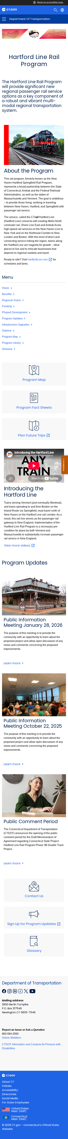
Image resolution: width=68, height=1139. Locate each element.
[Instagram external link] (9, 991)
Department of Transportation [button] (19, 19)
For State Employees (15, 1102)
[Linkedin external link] (15, 991)
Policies (7, 1086)
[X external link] (26, 991)
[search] (56, 10)
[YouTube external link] (32, 991)
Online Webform (11, 1037)
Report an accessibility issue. (50, 2)
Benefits (7, 294)
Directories (9, 1094)
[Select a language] (63, 10)
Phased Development (15, 312)
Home (6, 288)
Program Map (10, 336)
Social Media (10, 1098)
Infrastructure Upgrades (16, 324)
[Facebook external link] (4, 991)
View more (17, 545)
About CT (8, 1082)
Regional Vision (11, 300)
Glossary (7, 349)
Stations (7, 330)
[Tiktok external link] (20, 991)
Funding (7, 306)
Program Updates (12, 318)
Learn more (13, 663)
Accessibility (10, 1090)
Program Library (11, 342)
